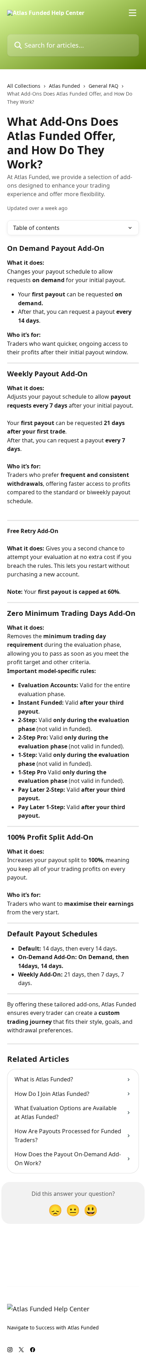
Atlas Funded (64, 85)
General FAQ (103, 85)
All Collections (23, 85)
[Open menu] (132, 13)
